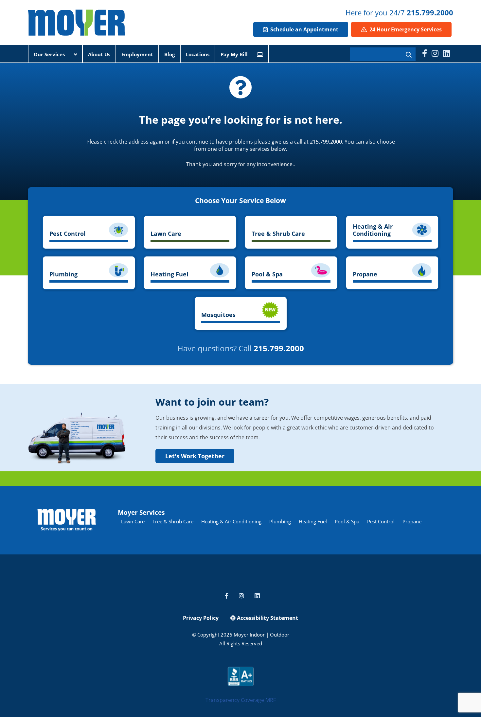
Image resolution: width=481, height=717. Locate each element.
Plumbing (280, 521)
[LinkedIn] (446, 53)
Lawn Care (133, 521)
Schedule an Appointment (303, 29)
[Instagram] (435, 53)
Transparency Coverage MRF (240, 700)
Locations (197, 54)
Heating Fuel (313, 521)
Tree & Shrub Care (172, 521)
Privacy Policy (201, 617)
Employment (137, 54)
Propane (411, 521)
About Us (99, 54)
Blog (169, 54)
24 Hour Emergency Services (405, 29)
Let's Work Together (194, 456)
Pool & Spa (347, 521)
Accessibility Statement (267, 617)
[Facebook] (424, 53)
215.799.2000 (430, 12)
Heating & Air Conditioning (231, 521)
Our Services (50, 54)
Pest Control (381, 521)
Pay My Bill (235, 54)
